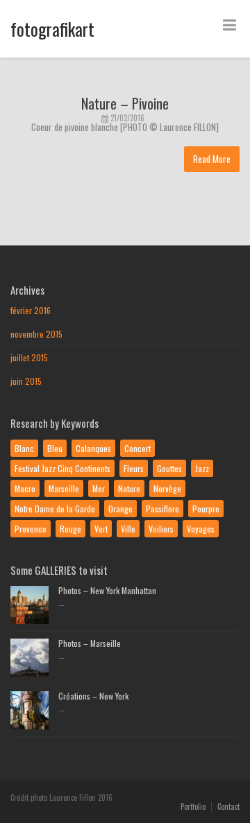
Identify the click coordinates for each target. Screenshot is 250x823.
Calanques (93, 448)
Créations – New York (93, 696)
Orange (120, 508)
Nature (129, 488)
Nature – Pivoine (125, 103)
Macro (25, 488)
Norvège (167, 488)
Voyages (201, 529)
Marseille (64, 488)
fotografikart (52, 29)
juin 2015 (26, 381)
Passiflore (162, 508)
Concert (137, 448)
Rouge (70, 529)
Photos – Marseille (89, 643)
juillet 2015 (29, 357)
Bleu (54, 448)
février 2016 (30, 310)
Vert (101, 529)
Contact (228, 806)
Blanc (24, 448)
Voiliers (161, 529)
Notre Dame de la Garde (55, 508)
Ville (128, 529)
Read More (212, 159)
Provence (31, 529)
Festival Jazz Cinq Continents (62, 468)
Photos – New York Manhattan (107, 590)
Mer (98, 488)
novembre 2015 (36, 334)
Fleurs (134, 468)
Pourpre (205, 508)
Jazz (202, 468)
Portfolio (193, 806)
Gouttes (169, 468)
